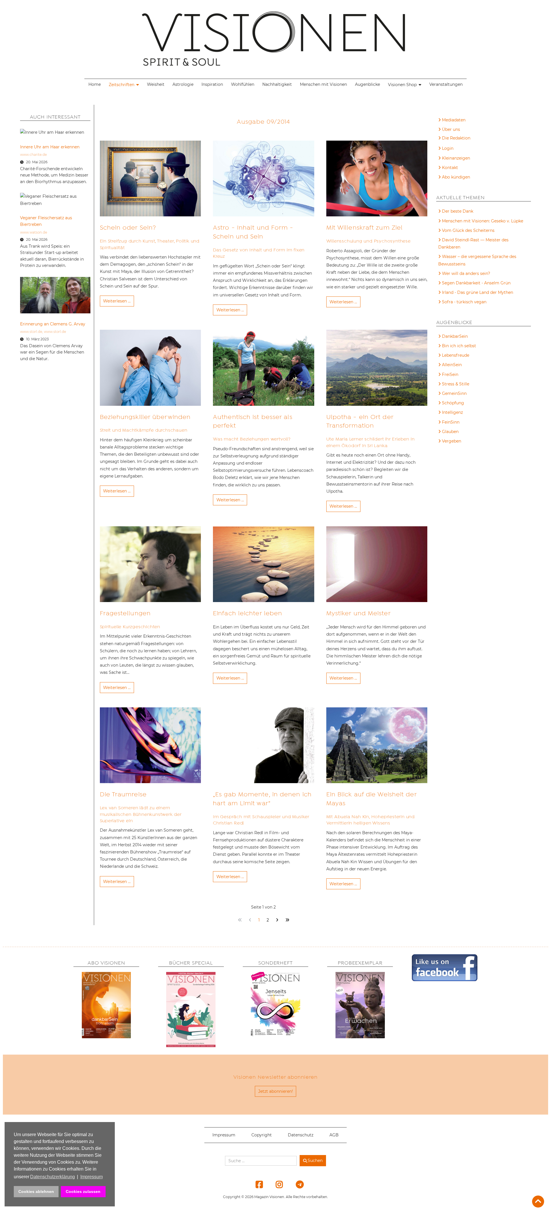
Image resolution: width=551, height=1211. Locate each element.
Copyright (261, 1135)
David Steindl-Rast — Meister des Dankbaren (473, 243)
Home (94, 84)
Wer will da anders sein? (466, 273)
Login (447, 148)
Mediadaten (453, 120)
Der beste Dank (457, 211)
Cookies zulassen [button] (83, 1191)
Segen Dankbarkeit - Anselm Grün (476, 283)
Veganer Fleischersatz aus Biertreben (46, 221)
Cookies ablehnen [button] (36, 1191)
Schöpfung (453, 402)
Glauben (450, 431)
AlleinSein (452, 364)
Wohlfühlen (242, 84)
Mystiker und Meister (358, 613)
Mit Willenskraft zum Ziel (364, 227)
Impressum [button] (91, 1176)
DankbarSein (455, 336)
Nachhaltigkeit (277, 84)
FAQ (446, 138)
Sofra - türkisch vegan (464, 301)
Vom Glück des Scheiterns (468, 230)
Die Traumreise (123, 794)
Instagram (275, 1184)
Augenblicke (367, 84)
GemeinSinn (454, 393)
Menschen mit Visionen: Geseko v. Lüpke (482, 221)
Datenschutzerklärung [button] (52, 1176)
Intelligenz (452, 412)
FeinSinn (450, 422)
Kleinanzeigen (456, 158)
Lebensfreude (455, 355)
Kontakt (450, 167)
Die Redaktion (456, 138)
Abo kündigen (456, 177)
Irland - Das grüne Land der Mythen (477, 292)
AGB (334, 1135)
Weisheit (155, 84)
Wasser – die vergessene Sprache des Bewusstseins (477, 260)
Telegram (295, 1184)
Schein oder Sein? (128, 227)
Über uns (451, 129)
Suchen (315, 1160)
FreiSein (450, 374)
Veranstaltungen (446, 84)
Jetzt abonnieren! (275, 1091)
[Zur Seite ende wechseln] (287, 920)
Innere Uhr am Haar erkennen (49, 147)
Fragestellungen (125, 613)
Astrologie (182, 84)
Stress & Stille (455, 384)
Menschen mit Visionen (323, 84)
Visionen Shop (402, 84)
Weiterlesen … (117, 301)
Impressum (223, 1135)
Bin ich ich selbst (459, 345)
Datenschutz (300, 1135)
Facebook (255, 1184)
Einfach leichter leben (247, 613)
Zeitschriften (121, 84)
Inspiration (212, 84)
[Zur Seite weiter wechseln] (277, 920)
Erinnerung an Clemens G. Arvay (52, 324)
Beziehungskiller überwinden (145, 417)
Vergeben (451, 441)
